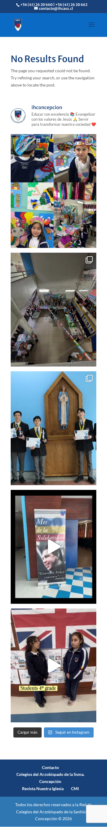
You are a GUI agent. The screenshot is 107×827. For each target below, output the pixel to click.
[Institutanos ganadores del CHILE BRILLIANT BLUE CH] (53, 428)
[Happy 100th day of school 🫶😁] (53, 310)
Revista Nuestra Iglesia (43, 788)
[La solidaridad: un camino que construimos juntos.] (53, 547)
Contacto (50, 767)
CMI (75, 788)
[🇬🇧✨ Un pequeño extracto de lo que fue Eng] (53, 665)
